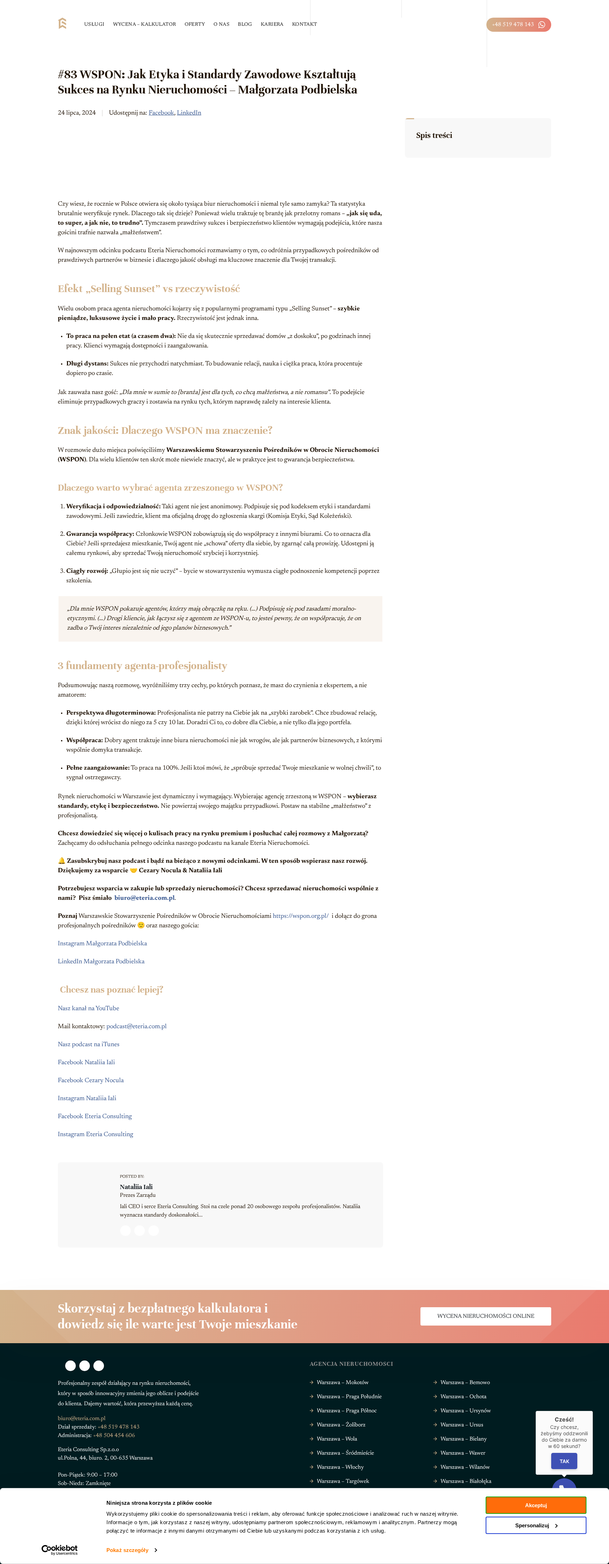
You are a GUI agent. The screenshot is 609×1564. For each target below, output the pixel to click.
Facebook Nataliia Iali (86, 1063)
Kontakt (304, 24)
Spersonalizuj (532, 1525)
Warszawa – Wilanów (465, 1467)
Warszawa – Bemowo (465, 1383)
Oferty (195, 24)
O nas (221, 24)
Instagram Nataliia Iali (87, 1099)
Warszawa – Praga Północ (347, 1411)
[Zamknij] (593, 1411)
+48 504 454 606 (114, 1435)
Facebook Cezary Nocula (91, 1081)
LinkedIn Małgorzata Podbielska (101, 962)
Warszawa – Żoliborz (341, 1425)
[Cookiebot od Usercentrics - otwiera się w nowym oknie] (60, 1550)
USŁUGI (94, 24)
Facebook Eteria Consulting (95, 1117)
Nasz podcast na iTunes (88, 1045)
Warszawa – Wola (337, 1439)
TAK (564, 1461)
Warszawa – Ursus (462, 1425)
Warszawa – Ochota (463, 1397)
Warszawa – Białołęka (466, 1481)
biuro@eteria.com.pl (81, 1418)
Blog (245, 24)
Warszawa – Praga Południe (349, 1397)
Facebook (161, 113)
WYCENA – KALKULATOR (144, 24)
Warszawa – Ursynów (466, 1411)
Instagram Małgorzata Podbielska (102, 944)
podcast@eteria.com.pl (136, 1027)
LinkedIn (189, 113)
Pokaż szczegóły (127, 1550)
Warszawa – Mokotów (343, 1383)
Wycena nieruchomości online (485, 1316)
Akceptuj (536, 1505)
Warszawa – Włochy (340, 1467)
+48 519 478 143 (513, 25)
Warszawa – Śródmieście (345, 1453)
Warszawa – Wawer (463, 1453)
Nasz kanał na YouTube (88, 1009)
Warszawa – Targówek (343, 1481)
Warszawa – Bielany (464, 1439)
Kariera (272, 24)
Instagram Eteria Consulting (95, 1135)
